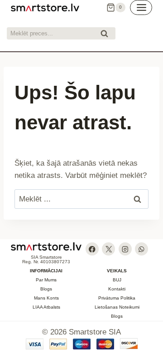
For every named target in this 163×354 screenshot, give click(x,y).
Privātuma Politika (116, 297)
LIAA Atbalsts (46, 307)
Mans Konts (46, 297)
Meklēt (106, 35)
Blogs (46, 288)
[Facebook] (92, 249)
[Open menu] (141, 7)
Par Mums (46, 279)
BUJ (117, 279)
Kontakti (116, 288)
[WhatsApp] (141, 249)
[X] (108, 249)
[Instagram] (125, 249)
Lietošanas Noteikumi (117, 307)
